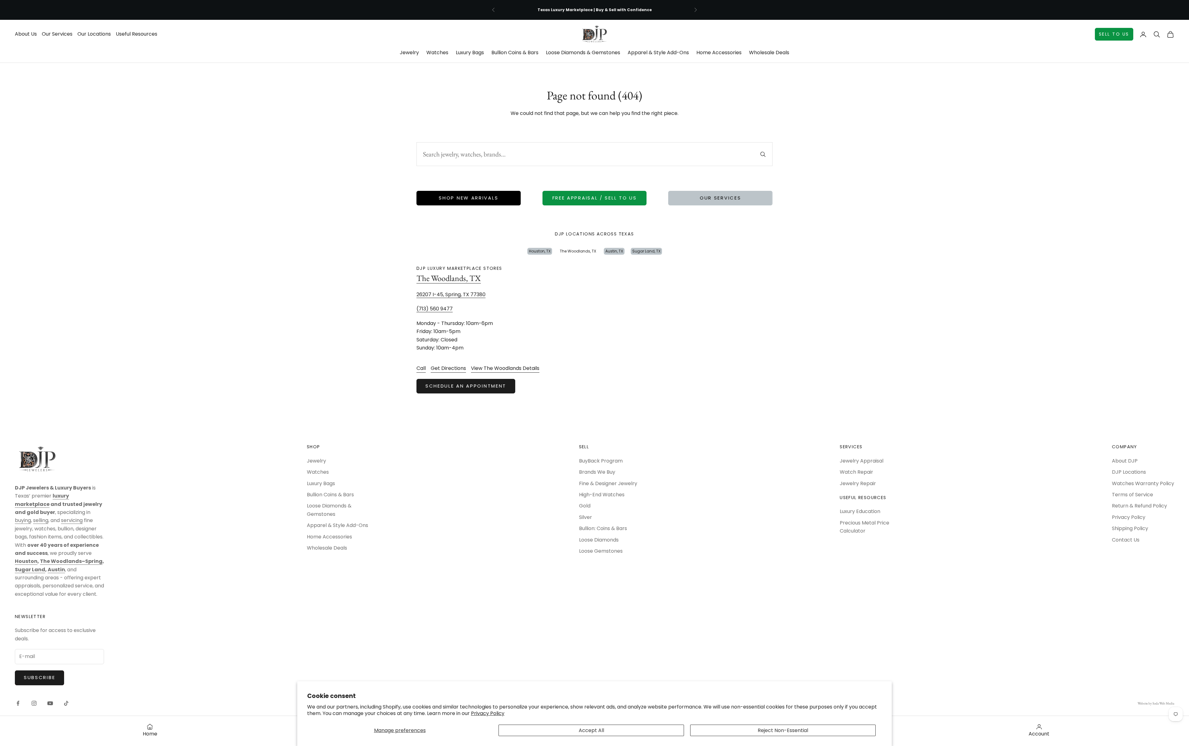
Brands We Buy (597, 472)
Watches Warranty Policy (1143, 483)
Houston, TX (540, 251)
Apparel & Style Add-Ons (658, 52)
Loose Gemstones (601, 551)
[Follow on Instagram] (34, 703)
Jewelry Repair (858, 483)
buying (23, 520)
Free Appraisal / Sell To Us (594, 198)
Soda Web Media (1163, 703)
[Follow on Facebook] (18, 703)
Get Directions (448, 368)
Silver (585, 517)
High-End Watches (602, 494)
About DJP (1125, 460)
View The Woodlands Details (505, 368)
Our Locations (94, 33)
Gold (584, 505)
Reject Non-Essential (783, 730)
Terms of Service (1132, 494)
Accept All (591, 730)
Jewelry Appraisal (861, 460)
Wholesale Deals (769, 52)
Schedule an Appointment (465, 386)
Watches (437, 52)
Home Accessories (719, 52)
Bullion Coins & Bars (514, 52)
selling (40, 520)
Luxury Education (860, 511)
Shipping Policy (1130, 528)
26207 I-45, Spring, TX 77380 (451, 294)
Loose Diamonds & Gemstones (583, 52)
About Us (26, 33)
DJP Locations (1129, 472)
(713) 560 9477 (434, 308)
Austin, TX (614, 251)
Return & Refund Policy (1139, 505)
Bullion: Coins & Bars (603, 528)
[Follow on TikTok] (66, 703)
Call (421, 368)
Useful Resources (136, 33)
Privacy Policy (487, 713)
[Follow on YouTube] (50, 703)
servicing (72, 520)
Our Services (57, 33)
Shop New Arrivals (468, 198)
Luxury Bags (470, 52)
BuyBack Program (601, 460)
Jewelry (409, 52)
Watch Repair (856, 472)
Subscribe (39, 677)
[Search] (763, 154)
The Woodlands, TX (578, 251)
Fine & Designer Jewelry (608, 483)
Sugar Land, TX (646, 251)
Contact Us (1125, 539)
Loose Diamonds (599, 539)
